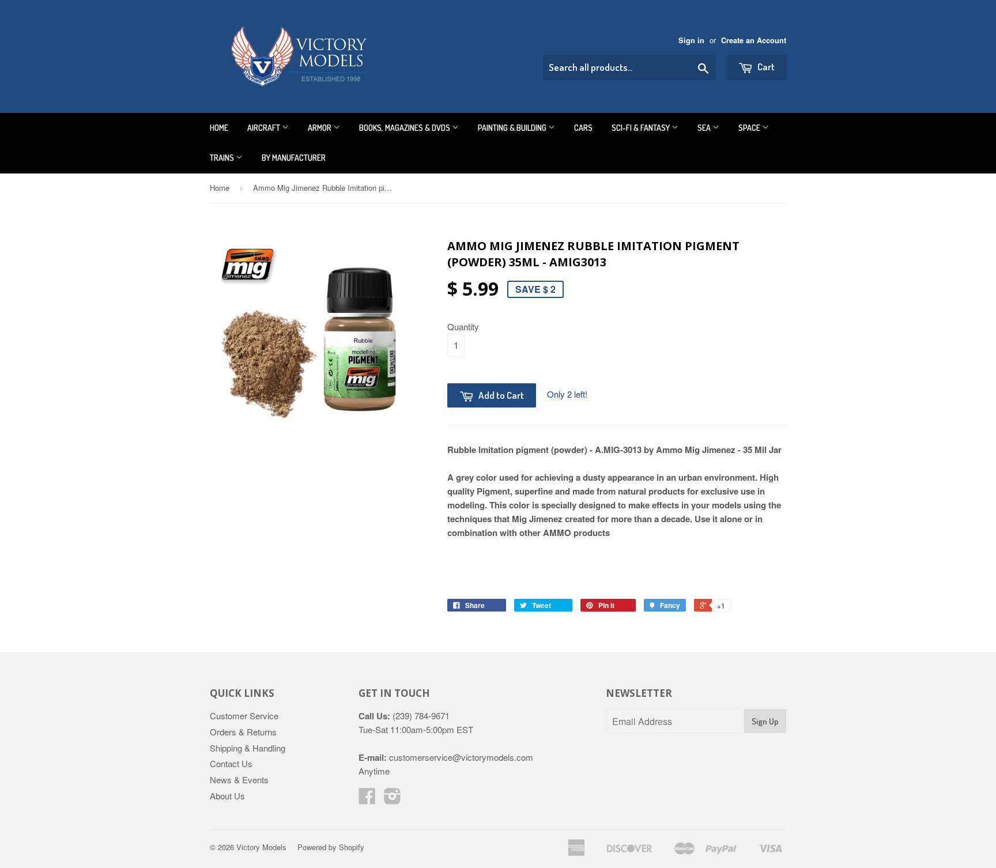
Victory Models (261, 846)
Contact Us (231, 763)
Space (750, 128)
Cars (583, 128)
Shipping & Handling (247, 748)
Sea (704, 128)
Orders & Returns (243, 732)
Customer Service (244, 716)
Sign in (691, 40)
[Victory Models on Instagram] (392, 799)
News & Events (239, 779)
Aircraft (264, 128)
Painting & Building (513, 128)
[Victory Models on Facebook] (367, 799)
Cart (765, 67)
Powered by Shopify (330, 846)
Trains (223, 158)
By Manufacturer (294, 158)
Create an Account (753, 40)
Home (219, 128)
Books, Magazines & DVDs (405, 128)
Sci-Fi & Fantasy (641, 128)
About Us (227, 796)
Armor (320, 128)
